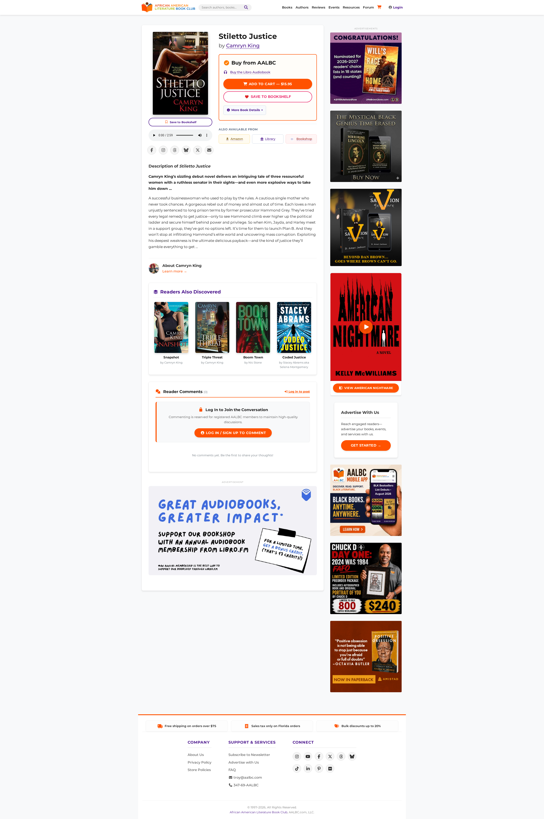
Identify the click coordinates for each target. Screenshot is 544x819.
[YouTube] (308, 756)
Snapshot (171, 357)
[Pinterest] (319, 768)
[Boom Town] (253, 328)
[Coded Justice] (294, 328)
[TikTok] (297, 768)
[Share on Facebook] (151, 150)
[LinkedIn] (308, 768)
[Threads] (341, 756)
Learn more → (174, 271)
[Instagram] (297, 756)
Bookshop (304, 139)
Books (287, 7)
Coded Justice (294, 357)
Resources (351, 7)
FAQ (232, 770)
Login (398, 7)
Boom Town (253, 357)
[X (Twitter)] (330, 756)
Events (334, 7)
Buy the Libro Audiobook (250, 72)
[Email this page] (209, 150)
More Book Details (245, 110)
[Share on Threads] (174, 150)
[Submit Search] (245, 7)
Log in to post (299, 391)
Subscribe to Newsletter (249, 755)
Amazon (237, 139)
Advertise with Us (243, 762)
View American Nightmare (368, 388)
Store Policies (199, 770)
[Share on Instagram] (163, 150)
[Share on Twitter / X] (197, 150)
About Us (196, 755)
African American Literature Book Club (258, 812)
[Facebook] (319, 756)
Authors (302, 7)
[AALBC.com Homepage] (168, 7)
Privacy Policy (199, 762)
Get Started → (366, 445)
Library (270, 139)
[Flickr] (330, 768)
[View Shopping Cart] (380, 7)
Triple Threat (212, 357)
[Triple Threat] (212, 328)
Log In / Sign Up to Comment (235, 433)
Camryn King (243, 45)
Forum (368, 7)
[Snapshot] (171, 328)
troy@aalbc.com (247, 777)
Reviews (318, 7)
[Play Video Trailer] (366, 327)
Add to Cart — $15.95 (270, 84)
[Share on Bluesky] (186, 150)
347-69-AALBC (245, 785)
